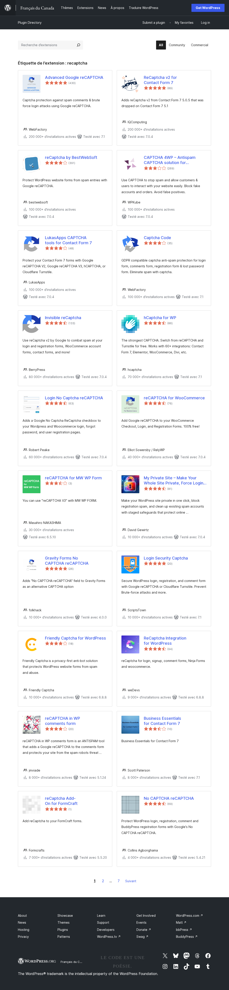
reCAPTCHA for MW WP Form (73, 478)
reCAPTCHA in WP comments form (62, 721)
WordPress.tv (109, 936)
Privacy (23, 936)
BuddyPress (187, 936)
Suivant (130, 881)
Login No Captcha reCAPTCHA (74, 398)
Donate (143, 930)
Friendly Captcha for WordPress (75, 638)
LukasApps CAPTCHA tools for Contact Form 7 (68, 240)
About (22, 915)
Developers (105, 930)
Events (141, 922)
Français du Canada (75, 962)
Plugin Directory (30, 22)
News (22, 922)
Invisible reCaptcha (63, 317)
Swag (142, 936)
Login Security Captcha (166, 558)
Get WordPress (208, 8)
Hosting (23, 930)
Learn (101, 915)
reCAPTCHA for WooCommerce (174, 398)
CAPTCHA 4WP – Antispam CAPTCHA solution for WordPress (169, 160)
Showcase (65, 915)
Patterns (63, 936)
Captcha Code (157, 237)
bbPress (184, 930)
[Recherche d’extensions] (78, 45)
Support (103, 922)
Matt (181, 922)
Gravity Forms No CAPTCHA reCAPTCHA (67, 561)
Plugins (62, 930)
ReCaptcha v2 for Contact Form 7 (160, 80)
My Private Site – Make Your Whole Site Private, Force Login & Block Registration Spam (173, 481)
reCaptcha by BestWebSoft (71, 157)
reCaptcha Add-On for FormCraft (61, 801)
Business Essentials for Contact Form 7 (162, 721)
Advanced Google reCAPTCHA (74, 77)
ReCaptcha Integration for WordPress (165, 641)
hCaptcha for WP (160, 317)
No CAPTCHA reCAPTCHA (169, 798)
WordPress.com (189, 915)
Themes (63, 922)
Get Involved (146, 915)
